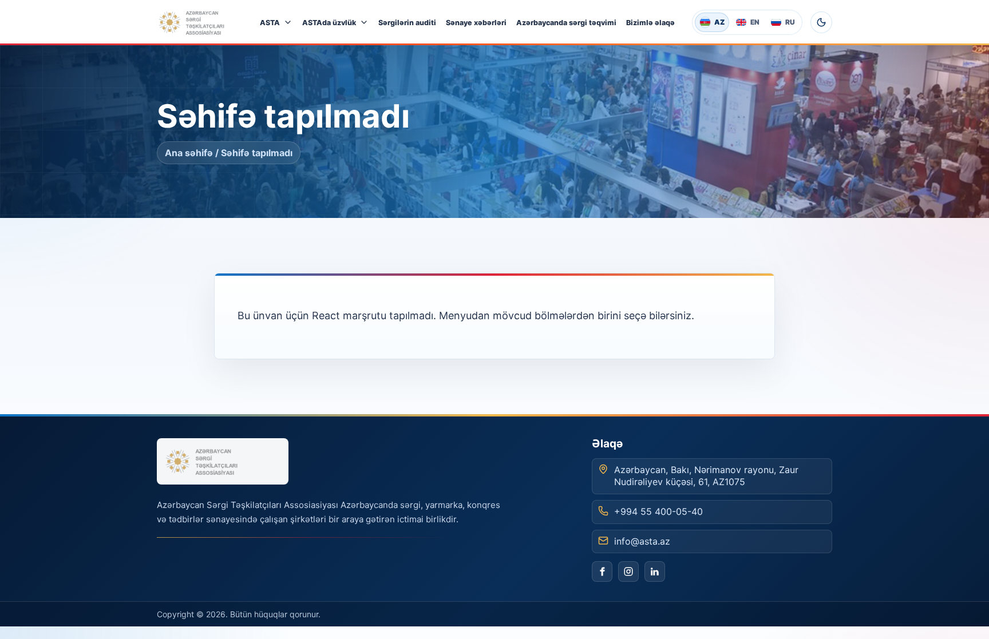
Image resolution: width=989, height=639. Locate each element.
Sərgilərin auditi (407, 22)
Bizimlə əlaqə (650, 22)
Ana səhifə (189, 152)
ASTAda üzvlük (329, 22)
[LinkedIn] (654, 571)
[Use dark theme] (821, 22)
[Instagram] (628, 571)
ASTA (270, 22)
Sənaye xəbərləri (476, 22)
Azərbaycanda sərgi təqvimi (566, 22)
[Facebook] (602, 571)
